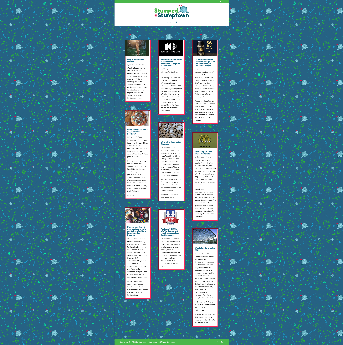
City (173, 147)
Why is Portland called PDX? (205, 249)
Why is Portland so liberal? (135, 60)
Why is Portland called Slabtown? (171, 143)
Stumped (133, 65)
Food (140, 137)
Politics (141, 65)
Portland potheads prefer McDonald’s (203, 153)
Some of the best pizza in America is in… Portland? (137, 132)
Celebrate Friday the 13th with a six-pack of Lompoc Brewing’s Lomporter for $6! (205, 62)
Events (208, 69)
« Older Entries (130, 331)
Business (141, 238)
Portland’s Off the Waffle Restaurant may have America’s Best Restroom (170, 232)
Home (168, 22)
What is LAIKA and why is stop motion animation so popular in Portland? (171, 62)
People (208, 157)
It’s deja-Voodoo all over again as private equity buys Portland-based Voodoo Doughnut (137, 231)
